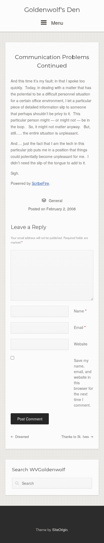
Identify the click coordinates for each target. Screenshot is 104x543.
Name (80, 311)
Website (80, 343)
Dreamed (21, 436)
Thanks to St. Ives (75, 436)
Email (80, 327)
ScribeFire (40, 183)
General (55, 200)
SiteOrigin (59, 529)
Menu (56, 22)
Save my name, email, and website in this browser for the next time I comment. (83, 383)
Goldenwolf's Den (52, 10)
